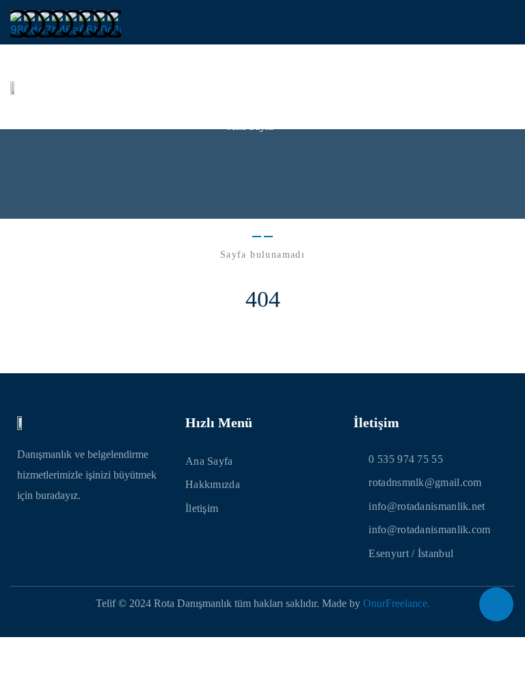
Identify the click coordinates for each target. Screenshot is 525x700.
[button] (505, 87)
